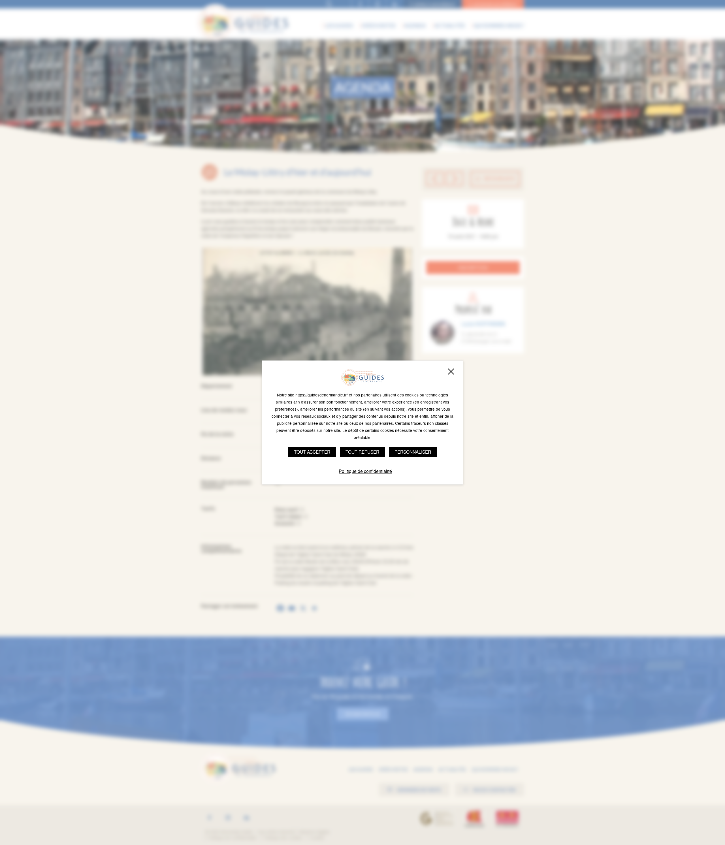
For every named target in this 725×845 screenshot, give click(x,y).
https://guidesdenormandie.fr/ (321, 395)
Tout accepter (312, 452)
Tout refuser (362, 452)
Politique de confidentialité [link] (365, 471)
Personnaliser (413, 452)
